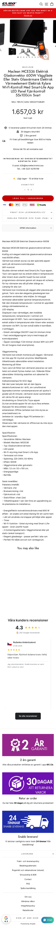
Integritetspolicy (28, 906)
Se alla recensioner (28, 716)
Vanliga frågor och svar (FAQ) (28, 218)
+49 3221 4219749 (30, 169)
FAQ (28, 884)
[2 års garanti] (28, 745)
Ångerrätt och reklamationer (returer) (28, 870)
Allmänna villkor (28, 901)
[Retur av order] (28, 783)
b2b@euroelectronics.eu (31, 165)
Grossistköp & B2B (28, 875)
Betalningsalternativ (28, 866)
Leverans (27, 854)
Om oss (28, 897)
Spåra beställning (28, 888)
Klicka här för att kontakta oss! (28, 149)
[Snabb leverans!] (28, 822)
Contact (28, 879)
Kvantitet (28, 185)
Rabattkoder (28, 910)
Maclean (27, 67)
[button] (47, 920)
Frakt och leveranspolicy (28, 212)
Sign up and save (27, 918)
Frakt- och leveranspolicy (28, 861)
